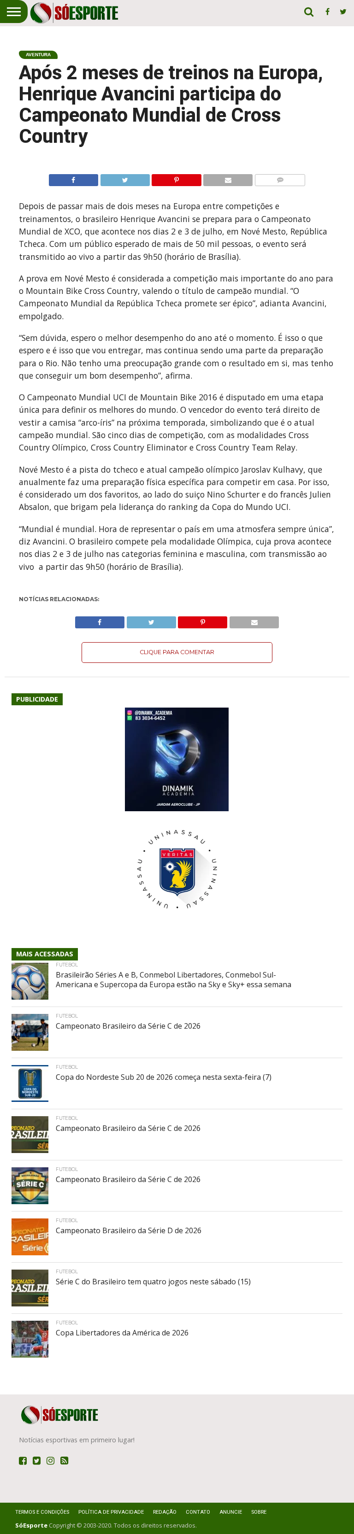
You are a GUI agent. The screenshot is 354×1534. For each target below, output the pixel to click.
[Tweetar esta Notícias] (125, 178)
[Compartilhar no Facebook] (73, 178)
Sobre (258, 1512)
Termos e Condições (42, 1512)
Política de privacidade (111, 1512)
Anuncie (230, 1512)
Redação (165, 1512)
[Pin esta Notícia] (176, 178)
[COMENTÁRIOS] (279, 178)
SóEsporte (31, 1525)
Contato (198, 1512)
